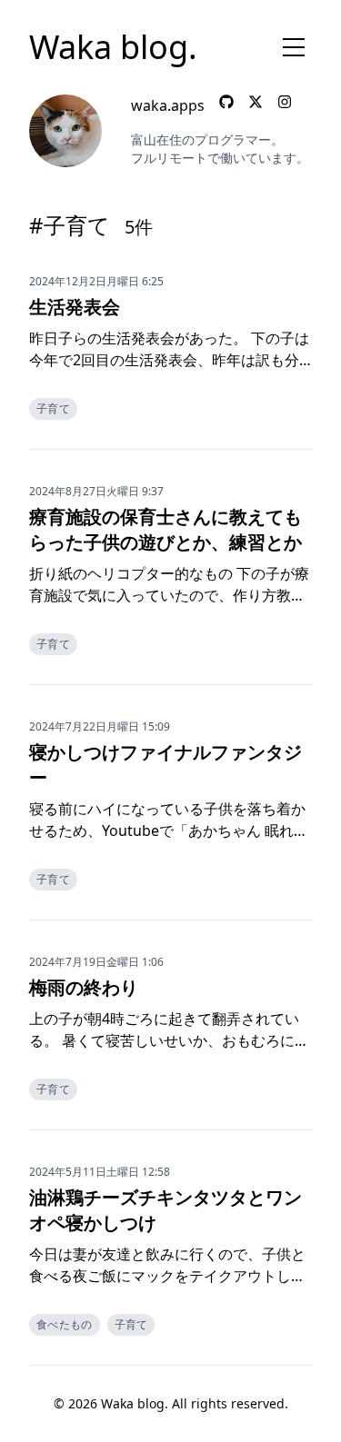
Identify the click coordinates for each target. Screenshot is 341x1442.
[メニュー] (294, 47)
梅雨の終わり (83, 987)
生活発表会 (74, 306)
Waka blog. (113, 47)
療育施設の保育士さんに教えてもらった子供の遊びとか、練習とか (165, 529)
